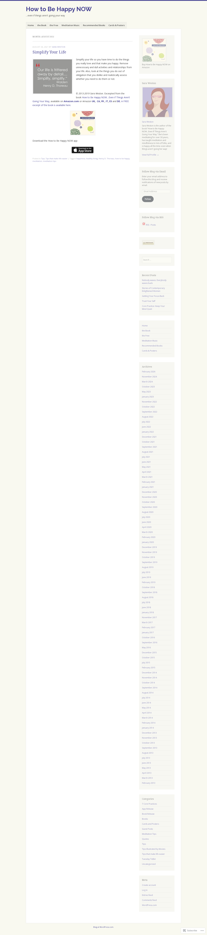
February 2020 (148, 537)
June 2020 (146, 522)
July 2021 (146, 457)
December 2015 (149, 652)
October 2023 (148, 386)
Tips (43, 158)
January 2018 (148, 612)
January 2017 (148, 632)
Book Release (148, 814)
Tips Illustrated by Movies (153, 849)
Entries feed (147, 895)
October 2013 (148, 742)
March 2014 (147, 717)
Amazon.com (71, 101)
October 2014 (148, 682)
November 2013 (149, 737)
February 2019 (148, 582)
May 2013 (146, 768)
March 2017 (147, 622)
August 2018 (147, 597)
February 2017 (148, 627)
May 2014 (146, 707)
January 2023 (148, 396)
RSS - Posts (151, 224)
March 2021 (147, 477)
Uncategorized (149, 864)
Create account (149, 885)
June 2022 (146, 426)
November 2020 (149, 497)
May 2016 (146, 647)
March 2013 (147, 778)
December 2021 (149, 436)
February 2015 (148, 667)
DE (118, 101)
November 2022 (149, 401)
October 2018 (148, 587)
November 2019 (149, 552)
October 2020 (148, 502)
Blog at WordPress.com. (103, 927)
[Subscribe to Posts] (144, 224)
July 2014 (146, 697)
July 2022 (146, 421)
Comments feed (149, 900)
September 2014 (149, 687)
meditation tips (49, 161)
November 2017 (149, 617)
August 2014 (147, 692)
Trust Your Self (148, 301)
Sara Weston (58, 47)
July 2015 (146, 662)
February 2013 (148, 783)
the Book (41, 25)
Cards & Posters (117, 25)
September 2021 (149, 446)
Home (31, 25)
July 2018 (146, 602)
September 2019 (149, 562)
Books (145, 819)
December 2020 (149, 492)
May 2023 (146, 391)
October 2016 (148, 637)
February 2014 (148, 722)
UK (93, 101)
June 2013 (146, 763)
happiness (80, 158)
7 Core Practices (149, 803)
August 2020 (147, 512)
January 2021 (148, 487)
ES (110, 101)
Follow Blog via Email (154, 171)
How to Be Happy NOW (59, 9)
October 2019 (148, 557)
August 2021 (147, 452)
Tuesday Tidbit (149, 859)
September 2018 (149, 592)
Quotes (145, 839)
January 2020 (148, 542)
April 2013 (146, 773)
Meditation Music (71, 25)
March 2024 (147, 381)
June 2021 (146, 462)
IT (107, 101)
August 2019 (147, 567)
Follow (148, 199)
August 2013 (147, 752)
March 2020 (147, 532)
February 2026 (148, 371)
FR (102, 101)
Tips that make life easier (56, 158)
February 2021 (148, 482)
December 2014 (149, 672)
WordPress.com (149, 905)
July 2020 (146, 517)
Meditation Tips (149, 834)
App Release (147, 808)
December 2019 (149, 547)
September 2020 (149, 507)
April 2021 (146, 472)
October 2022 (148, 406)
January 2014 (148, 727)
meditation (37, 161)
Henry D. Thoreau (106, 158)
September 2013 (149, 747)
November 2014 (149, 677)
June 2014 (146, 702)
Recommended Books (94, 25)
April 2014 (146, 712)
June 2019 (146, 577)
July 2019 (146, 572)
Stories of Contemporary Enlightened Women (153, 289)
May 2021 (146, 467)
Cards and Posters (150, 824)
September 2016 (149, 642)
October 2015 (148, 657)
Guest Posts (147, 829)
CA (98, 101)
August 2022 (147, 416)
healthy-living (92, 158)
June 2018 (146, 607)
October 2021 (148, 441)
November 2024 (149, 376)
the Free (54, 25)
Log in (144, 890)
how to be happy (122, 158)
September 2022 (149, 411)
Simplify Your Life (49, 52)
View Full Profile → (150, 154)
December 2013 (149, 732)
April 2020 (146, 527)
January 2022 (148, 431)
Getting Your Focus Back (153, 296)
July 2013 (146, 758)
